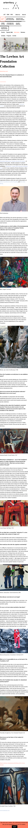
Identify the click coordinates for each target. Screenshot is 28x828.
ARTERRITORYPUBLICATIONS (4, 28)
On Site (14, 35)
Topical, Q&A (9, 32)
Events (3, 32)
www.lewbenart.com (5, 810)
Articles (3, 35)
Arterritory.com (4, 71)
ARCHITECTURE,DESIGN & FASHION (20, 19)
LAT (4, 14)
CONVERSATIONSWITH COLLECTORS (10, 19)
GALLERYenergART (18, 24)
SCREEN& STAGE (3, 24)
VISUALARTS (2, 19)
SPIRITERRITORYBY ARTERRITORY (10, 24)
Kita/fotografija (14, 181)
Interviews (16, 32)
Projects (9, 35)
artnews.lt (2, 181)
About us (17, 14)
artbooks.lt (7, 181)
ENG (8, 14)
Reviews (23, 32)
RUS (12, 14)
